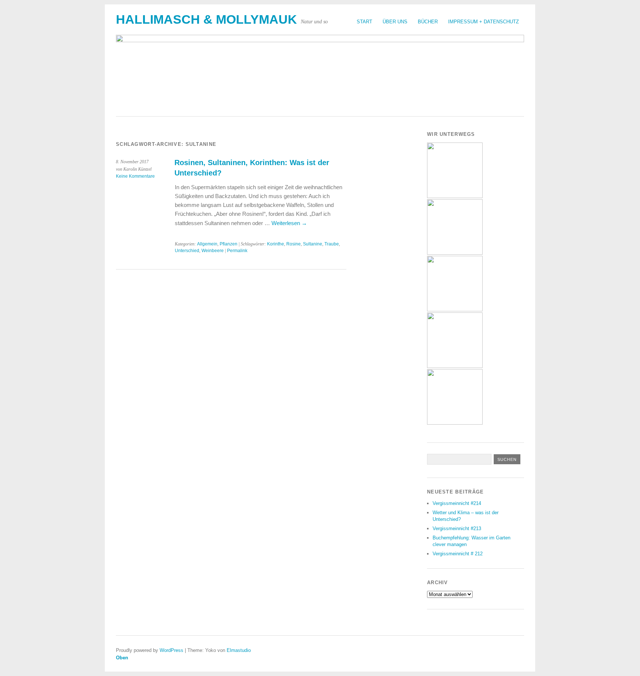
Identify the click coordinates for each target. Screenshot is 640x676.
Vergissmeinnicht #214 (457, 503)
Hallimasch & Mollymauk (206, 19)
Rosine (293, 244)
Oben (122, 657)
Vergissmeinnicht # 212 (458, 553)
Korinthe (275, 244)
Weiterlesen (289, 223)
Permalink (237, 250)
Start (364, 21)
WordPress (171, 650)
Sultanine (312, 244)
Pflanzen (228, 244)
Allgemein (207, 244)
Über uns (395, 21)
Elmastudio (239, 650)
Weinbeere (212, 250)
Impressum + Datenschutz (483, 21)
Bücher (428, 21)
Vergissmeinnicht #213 (457, 528)
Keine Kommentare (135, 176)
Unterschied (187, 250)
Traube (331, 244)
